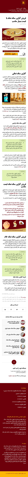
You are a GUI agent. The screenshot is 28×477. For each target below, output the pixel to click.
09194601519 (20, 396)
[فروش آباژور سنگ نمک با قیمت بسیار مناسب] (14, 34)
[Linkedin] (18, 475)
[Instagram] (20, 475)
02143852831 (19, 399)
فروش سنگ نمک (22, 301)
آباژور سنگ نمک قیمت (6, 297)
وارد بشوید (11, 376)
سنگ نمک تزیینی (12, 10)
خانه (24, 10)
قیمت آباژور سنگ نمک (13, 301)
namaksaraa (14, 402)
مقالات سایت (19, 10)
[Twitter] (25, 475)
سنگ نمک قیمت (15, 299)
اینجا (18, 119)
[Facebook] (22, 475)
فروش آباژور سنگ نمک (7, 299)
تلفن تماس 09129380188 (7, 294)
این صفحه (5, 111)
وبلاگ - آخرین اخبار (21, 8)
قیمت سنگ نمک (5, 301)
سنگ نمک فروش (22, 299)
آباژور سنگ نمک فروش (16, 297)
